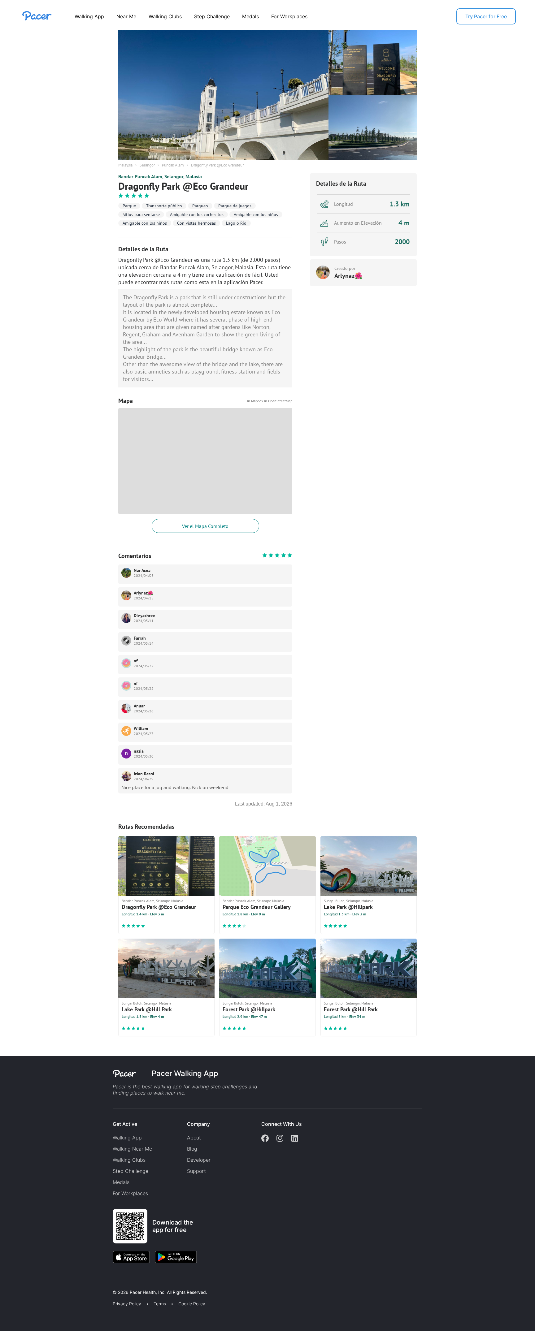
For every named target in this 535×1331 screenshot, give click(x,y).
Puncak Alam (173, 165)
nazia (139, 751)
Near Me (126, 16)
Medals (250, 16)
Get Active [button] (125, 1124)
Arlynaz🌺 (143, 593)
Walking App (89, 16)
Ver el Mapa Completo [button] (205, 526)
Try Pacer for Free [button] (486, 16)
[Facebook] (265, 1138)
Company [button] (198, 1124)
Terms (160, 1303)
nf (136, 660)
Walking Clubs (165, 16)
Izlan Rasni (144, 773)
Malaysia (125, 165)
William (141, 728)
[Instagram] (280, 1138)
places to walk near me (157, 1093)
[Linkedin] (294, 1138)
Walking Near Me (132, 1149)
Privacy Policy (127, 1303)
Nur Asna (142, 570)
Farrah (140, 638)
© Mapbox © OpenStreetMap (269, 401)
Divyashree (144, 615)
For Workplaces (289, 16)
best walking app (162, 1086)
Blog (192, 1149)
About (194, 1137)
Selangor (147, 165)
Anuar (139, 706)
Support (196, 1171)
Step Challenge (212, 16)
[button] (108, 1285)
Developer (199, 1160)
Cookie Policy (191, 1303)
